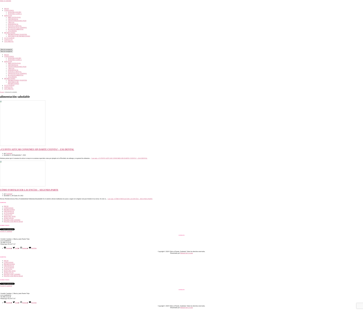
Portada (2, 92)
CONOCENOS (8, 208)
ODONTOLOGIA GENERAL (17, 27)
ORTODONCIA (13, 19)
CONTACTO (8, 40)
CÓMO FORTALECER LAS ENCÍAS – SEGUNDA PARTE (29, 190)
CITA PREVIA (9, 41)
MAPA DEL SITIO (10, 216)
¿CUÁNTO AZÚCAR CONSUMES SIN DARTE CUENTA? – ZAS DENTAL (37, 149)
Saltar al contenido (5, 1)
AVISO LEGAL (9, 218)
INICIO (6, 8)
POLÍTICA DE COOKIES (12, 220)
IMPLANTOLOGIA (14, 17)
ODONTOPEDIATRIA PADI (17, 21)
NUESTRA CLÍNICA (15, 14)
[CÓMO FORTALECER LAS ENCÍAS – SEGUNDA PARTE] (22, 186)
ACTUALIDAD (9, 38)
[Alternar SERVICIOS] (33, 61)
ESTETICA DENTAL (15, 26)
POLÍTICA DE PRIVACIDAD (13, 221)
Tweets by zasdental (6, 231)
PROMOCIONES (9, 209)
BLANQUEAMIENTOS (15, 29)
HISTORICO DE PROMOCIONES (19, 36)
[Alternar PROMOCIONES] (33, 78)
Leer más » (119, 158)
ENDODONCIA (13, 24)
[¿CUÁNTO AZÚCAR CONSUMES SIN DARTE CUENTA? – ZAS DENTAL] (22, 145)
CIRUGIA (11, 22)
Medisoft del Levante (186, 253)
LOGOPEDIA (12, 31)
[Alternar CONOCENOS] (33, 56)
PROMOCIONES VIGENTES (17, 34)
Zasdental (9, 153)
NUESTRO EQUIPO (14, 12)
